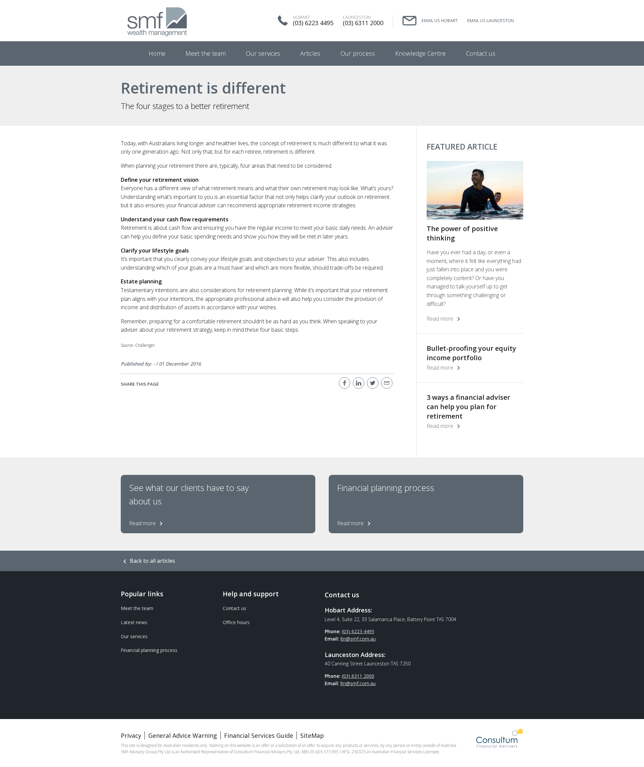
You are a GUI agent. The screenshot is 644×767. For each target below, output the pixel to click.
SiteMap (312, 735)
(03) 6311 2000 (363, 23)
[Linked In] (358, 383)
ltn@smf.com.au (358, 639)
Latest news (134, 622)
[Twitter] (372, 383)
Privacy (131, 735)
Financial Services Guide (258, 735)
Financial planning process (149, 650)
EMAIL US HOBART (440, 20)
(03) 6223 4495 (313, 23)
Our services (134, 636)
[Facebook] (344, 383)
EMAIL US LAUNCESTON (490, 20)
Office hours (236, 622)
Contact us (234, 608)
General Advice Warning (182, 735)
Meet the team (137, 608)
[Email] (386, 383)
